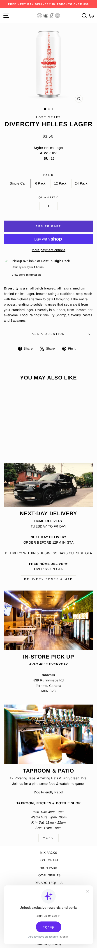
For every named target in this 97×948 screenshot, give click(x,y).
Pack (48, 174)
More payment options (48, 250)
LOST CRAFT (49, 860)
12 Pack (60, 183)
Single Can (18, 183)
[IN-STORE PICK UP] (48, 620)
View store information (26, 274)
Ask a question (48, 333)
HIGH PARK (48, 868)
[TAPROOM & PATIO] (48, 734)
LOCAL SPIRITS (49, 875)
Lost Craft (48, 117)
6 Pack (40, 183)
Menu (48, 837)
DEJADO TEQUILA (48, 883)
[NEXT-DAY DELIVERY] (48, 485)
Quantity (48, 197)
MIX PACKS (48, 852)
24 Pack (81, 183)
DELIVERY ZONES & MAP (48, 579)
